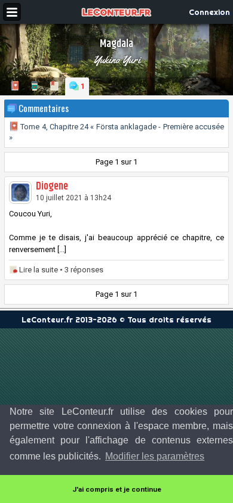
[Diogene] (20, 192)
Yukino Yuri (116, 59)
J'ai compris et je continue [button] (116, 489)
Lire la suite (38, 269)
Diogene (52, 186)
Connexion (209, 12)
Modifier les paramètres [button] (154, 456)
